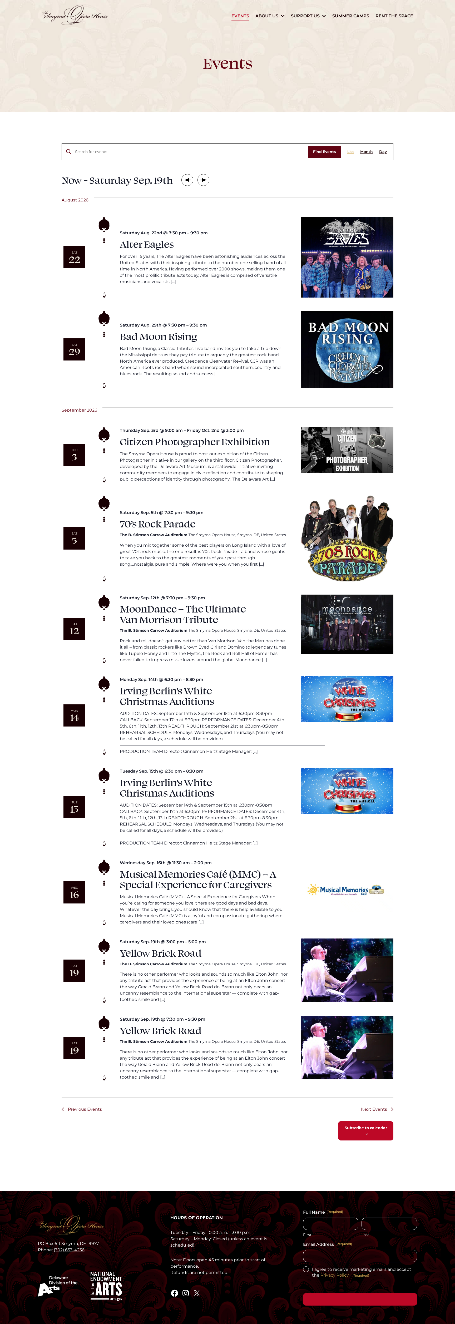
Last (365, 1234)
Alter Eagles (147, 243)
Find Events (324, 151)
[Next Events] (203, 180)
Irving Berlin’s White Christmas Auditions (167, 695)
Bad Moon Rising (158, 335)
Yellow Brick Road (160, 952)
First (307, 1234)
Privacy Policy (334, 1275)
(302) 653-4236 (69, 1249)
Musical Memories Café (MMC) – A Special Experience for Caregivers (198, 879)
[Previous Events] (187, 180)
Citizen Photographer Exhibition (195, 441)
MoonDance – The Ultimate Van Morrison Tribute (183, 613)
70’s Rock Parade (157, 523)
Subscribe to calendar (366, 1127)
